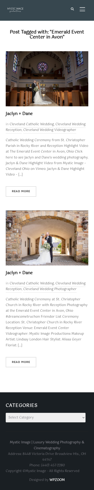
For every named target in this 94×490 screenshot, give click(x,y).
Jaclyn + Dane (19, 113)
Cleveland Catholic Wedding (32, 124)
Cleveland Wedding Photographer (50, 289)
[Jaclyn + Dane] (47, 54)
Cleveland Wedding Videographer (49, 130)
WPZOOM (57, 480)
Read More (21, 191)
